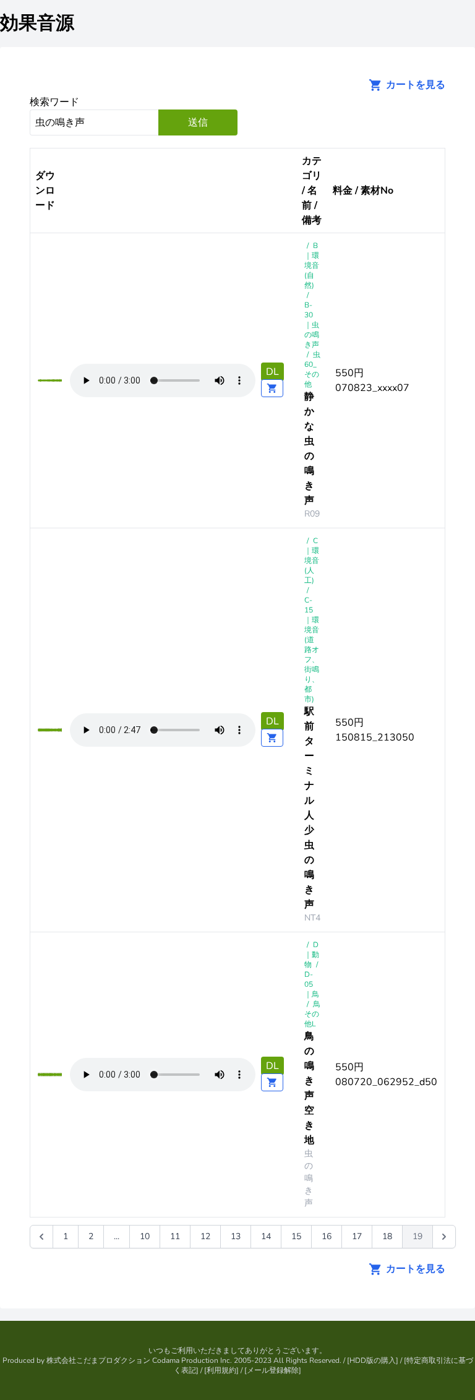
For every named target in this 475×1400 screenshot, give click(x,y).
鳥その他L (312, 1014)
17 (357, 1236)
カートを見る (414, 85)
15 (296, 1236)
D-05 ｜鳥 (311, 984)
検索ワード (54, 102)
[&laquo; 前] (41, 1236)
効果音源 (37, 23)
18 (387, 1236)
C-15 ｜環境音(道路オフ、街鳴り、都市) (311, 649)
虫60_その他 (312, 369)
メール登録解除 (273, 1370)
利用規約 (221, 1370)
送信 (198, 122)
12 (205, 1236)
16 (327, 1236)
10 (145, 1236)
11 (175, 1236)
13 (236, 1236)
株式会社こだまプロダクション (98, 1360)
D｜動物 (311, 954)
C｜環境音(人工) (311, 560)
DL (272, 372)
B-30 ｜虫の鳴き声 (311, 325)
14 (266, 1236)
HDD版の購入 (372, 1360)
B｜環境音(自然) (311, 265)
